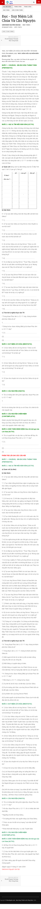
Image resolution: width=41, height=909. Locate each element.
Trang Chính (18, 6)
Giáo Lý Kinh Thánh (17, 10)
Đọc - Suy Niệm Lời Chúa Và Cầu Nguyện (18, 18)
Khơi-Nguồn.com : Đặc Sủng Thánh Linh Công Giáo (19, 900)
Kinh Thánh (6, 10)
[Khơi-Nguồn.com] (10, 2)
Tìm (38, 2)
